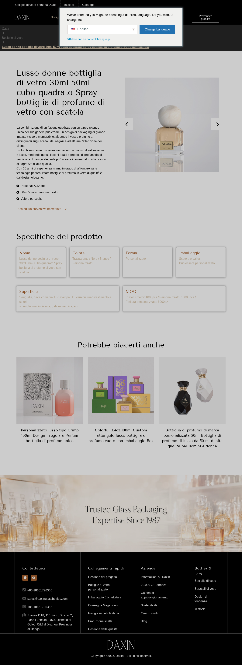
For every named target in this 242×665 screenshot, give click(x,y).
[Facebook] (25, 578)
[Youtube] (34, 578)
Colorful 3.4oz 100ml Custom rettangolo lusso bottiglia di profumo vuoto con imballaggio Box (121, 435)
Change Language (157, 29)
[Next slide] (217, 124)
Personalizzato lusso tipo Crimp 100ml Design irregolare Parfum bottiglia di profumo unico (50, 435)
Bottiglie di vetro (12, 37)
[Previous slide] (127, 124)
